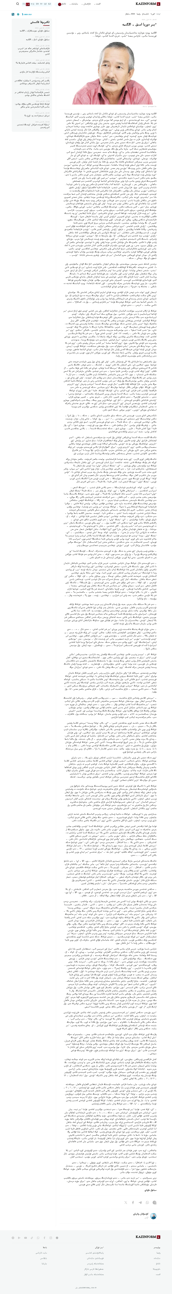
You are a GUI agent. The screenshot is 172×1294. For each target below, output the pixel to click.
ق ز (27, 4)
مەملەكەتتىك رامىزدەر (95, 1264)
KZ (49, 4)
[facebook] (44, 1238)
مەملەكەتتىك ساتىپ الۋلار (94, 1275)
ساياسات (157, 1258)
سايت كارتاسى (41, 1253)
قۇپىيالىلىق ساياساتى (95, 1258)
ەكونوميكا (156, 1269)
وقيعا (138, 14)
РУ (41, 4)
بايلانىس (43, 1258)
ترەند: (158, 14)
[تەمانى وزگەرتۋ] (58, 4)
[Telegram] (140, 1203)
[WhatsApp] (147, 1203)
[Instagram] (154, 1203)
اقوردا (153, 14)
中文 (33, 4)
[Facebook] (133, 1203)
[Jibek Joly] (26, 14)
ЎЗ (24, 4)
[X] (126, 1203)
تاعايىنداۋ (145, 14)
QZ (45, 4)
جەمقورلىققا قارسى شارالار (94, 1269)
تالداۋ (64, 4)
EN (37, 4)
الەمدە (158, 1275)
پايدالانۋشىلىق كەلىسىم (95, 1253)
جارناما (44, 1264)
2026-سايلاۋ (130, 14)
